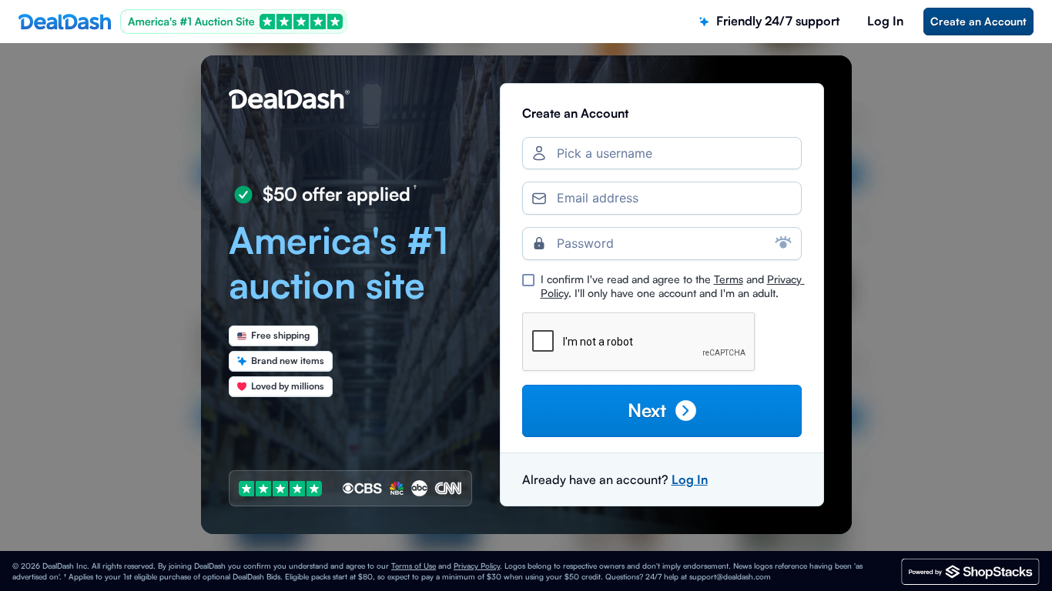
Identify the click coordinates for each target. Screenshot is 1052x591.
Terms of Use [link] (413, 565)
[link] (978, 21)
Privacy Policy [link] (477, 565)
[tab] (769, 21)
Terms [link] (728, 278)
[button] (662, 410)
